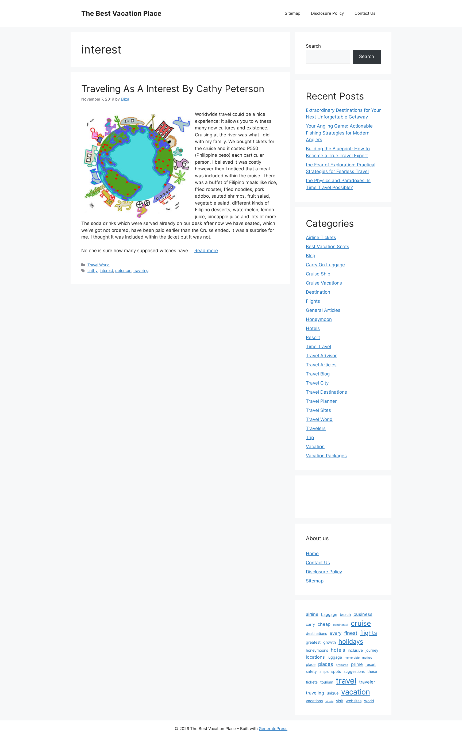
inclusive (355, 650)
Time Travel (318, 346)
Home (312, 553)
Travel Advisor (321, 355)
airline (312, 614)
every (335, 633)
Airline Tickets (321, 237)
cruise (361, 623)
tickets (312, 682)
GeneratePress (273, 728)
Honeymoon (319, 319)
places (325, 664)
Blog (310, 255)
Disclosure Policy (327, 13)
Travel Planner (321, 401)
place (310, 664)
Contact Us (365, 13)
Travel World (98, 265)
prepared (342, 665)
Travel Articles (321, 364)
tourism (326, 682)
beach (345, 614)
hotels (338, 650)
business (362, 614)
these (372, 671)
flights (368, 632)
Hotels (313, 328)
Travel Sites (318, 410)
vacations (314, 700)
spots (336, 671)
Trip (310, 437)
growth (329, 642)
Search (313, 46)
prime (357, 664)
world (369, 700)
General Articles (323, 310)
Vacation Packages (326, 455)
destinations (316, 633)
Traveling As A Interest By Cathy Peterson (172, 88)
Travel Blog (318, 374)
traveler (367, 682)
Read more (206, 250)
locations (315, 657)
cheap (324, 624)
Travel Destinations (326, 392)
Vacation (315, 446)
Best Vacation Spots (327, 246)
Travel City (317, 383)
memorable (352, 657)
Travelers (316, 428)
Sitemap (292, 13)
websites (353, 700)
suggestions (354, 671)
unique (332, 693)
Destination (318, 292)
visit (339, 700)
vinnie (329, 701)
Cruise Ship (318, 274)
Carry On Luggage (325, 264)
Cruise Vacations (324, 283)
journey (371, 650)
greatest (313, 642)
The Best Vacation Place (121, 13)
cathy (92, 270)
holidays (350, 641)
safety (311, 671)
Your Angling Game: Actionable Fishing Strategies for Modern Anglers (339, 132)
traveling (141, 270)
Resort (313, 337)
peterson (123, 270)
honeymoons (317, 650)
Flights (313, 301)
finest (350, 633)
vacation (355, 692)
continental (340, 625)
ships (324, 671)
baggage (329, 614)
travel (346, 680)
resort (370, 664)
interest (106, 270)
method (367, 657)
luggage (335, 657)
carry (310, 624)
